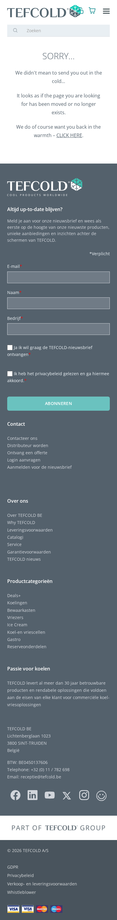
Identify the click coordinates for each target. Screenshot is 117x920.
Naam (14, 292)
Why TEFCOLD (21, 522)
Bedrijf (15, 318)
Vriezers (15, 617)
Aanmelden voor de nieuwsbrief (39, 467)
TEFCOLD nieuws (24, 559)
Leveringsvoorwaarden (30, 530)
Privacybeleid (20, 875)
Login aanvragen (23, 460)
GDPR (12, 867)
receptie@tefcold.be (41, 777)
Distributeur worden (27, 445)
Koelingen (17, 603)
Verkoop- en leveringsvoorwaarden (42, 884)
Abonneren (58, 403)
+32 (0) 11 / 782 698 (50, 769)
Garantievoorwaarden (29, 552)
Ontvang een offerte (27, 452)
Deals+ (14, 595)
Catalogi (15, 537)
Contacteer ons (22, 438)
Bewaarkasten (21, 610)
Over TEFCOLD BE (24, 515)
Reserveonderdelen (26, 646)
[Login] (80, 11)
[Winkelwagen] (92, 11)
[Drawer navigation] (106, 11)
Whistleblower (21, 892)
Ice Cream (17, 624)
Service (14, 544)
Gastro (13, 639)
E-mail (14, 266)
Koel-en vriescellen (26, 632)
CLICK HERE (69, 135)
